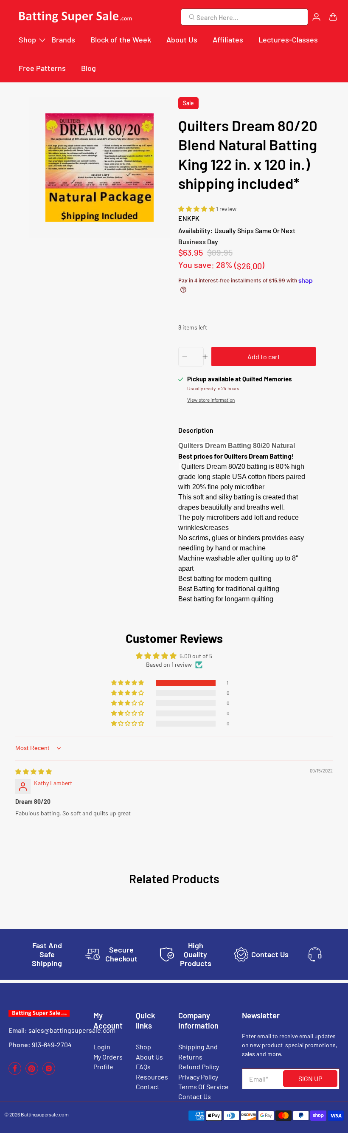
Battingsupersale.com (45, 1114)
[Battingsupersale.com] (74, 17)
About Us (181, 39)
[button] (197, 208)
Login (101, 1047)
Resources (152, 1077)
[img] (33, 771)
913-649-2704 (52, 1044)
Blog (88, 68)
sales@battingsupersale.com (71, 1030)
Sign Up (310, 1078)
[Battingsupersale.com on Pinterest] (31, 1072)
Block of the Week (120, 39)
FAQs (143, 1067)
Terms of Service (203, 1086)
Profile (103, 1067)
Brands (63, 39)
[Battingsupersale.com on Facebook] (14, 1072)
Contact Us (194, 1096)
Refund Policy (198, 1067)
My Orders (108, 1057)
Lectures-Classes (288, 39)
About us (149, 1057)
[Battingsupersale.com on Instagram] (48, 1072)
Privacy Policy (198, 1077)
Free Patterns (42, 68)
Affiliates (228, 39)
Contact (148, 1086)
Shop (27, 39)
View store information (211, 400)
